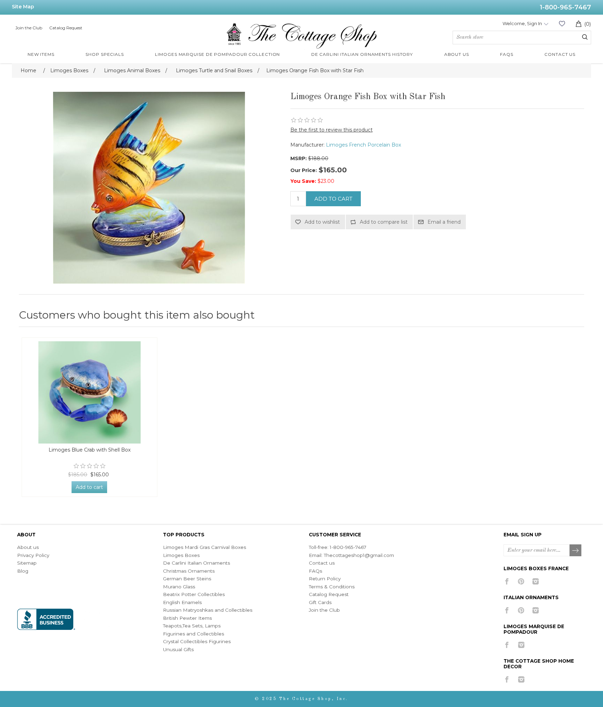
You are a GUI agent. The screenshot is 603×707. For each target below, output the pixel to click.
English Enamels (182, 602)
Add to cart (333, 198)
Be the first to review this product (331, 130)
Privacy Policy (33, 555)
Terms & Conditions (332, 586)
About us (28, 547)
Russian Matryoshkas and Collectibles (207, 610)
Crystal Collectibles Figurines (197, 641)
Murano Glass (179, 586)
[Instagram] (535, 581)
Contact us (322, 563)
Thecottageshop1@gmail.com (359, 555)
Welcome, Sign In (522, 23)
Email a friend (444, 222)
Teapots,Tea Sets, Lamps (192, 625)
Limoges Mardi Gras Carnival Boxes (204, 547)
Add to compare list (384, 222)
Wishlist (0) (562, 24)
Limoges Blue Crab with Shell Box (90, 450)
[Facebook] (507, 581)
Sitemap (27, 563)
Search (585, 37)
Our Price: (303, 170)
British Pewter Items (187, 618)
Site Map (23, 6)
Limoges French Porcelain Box (363, 145)
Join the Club (28, 27)
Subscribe (576, 550)
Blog (22, 571)
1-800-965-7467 (565, 7)
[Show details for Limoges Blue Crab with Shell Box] (89, 392)
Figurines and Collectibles (193, 634)
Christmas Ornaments (189, 571)
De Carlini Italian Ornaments (196, 563)
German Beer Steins (187, 578)
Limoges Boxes (181, 555)
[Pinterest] (521, 581)
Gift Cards (320, 602)
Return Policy (325, 578)
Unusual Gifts (178, 649)
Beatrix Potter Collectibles (194, 594)
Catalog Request (65, 27)
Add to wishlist (322, 222)
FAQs (315, 571)
